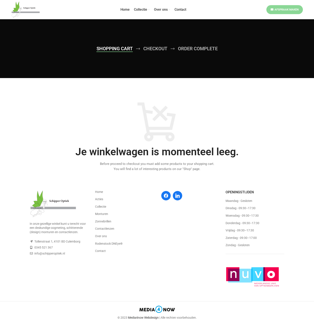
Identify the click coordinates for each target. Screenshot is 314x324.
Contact (100, 251)
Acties (99, 199)
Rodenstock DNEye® (109, 243)
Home (99, 192)
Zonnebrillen (103, 221)
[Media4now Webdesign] (157, 310)
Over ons (101, 236)
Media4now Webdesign (143, 317)
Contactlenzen (104, 228)
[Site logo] (25, 9)
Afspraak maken (286, 9)
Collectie (100, 206)
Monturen (101, 214)
